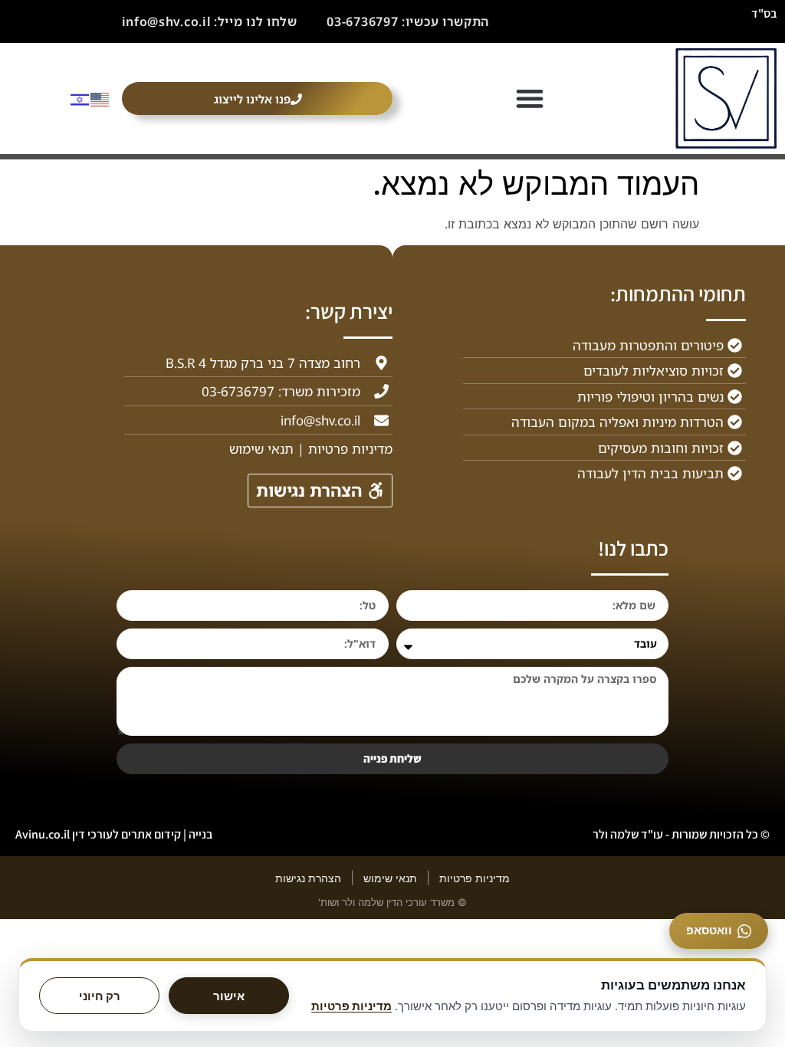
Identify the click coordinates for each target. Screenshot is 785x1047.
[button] (530, 98)
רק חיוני (99, 996)
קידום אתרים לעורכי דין (126, 834)
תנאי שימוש (390, 878)
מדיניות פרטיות (474, 878)
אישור (229, 996)
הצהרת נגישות (308, 878)
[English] (100, 98)
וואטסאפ (709, 930)
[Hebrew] (80, 98)
